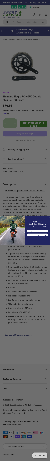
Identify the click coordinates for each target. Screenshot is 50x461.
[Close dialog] (48, 217)
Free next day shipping (37, 235)
